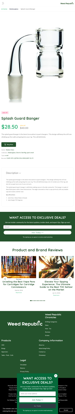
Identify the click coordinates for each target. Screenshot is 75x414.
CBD (2, 345)
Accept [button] (66, 410)
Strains (47, 335)
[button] (5, 279)
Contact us (42, 352)
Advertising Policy (44, 348)
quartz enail (30, 152)
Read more (19, 292)
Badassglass (14, 9)
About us (41, 345)
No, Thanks (37, 406)
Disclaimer (23, 364)
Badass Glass (10, 150)
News (46, 325)
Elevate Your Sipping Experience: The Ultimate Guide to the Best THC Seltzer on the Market (56, 285)
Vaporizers (4, 352)
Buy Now (10, 144)
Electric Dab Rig (21, 152)
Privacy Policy (24, 371)
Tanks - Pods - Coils (7, 355)
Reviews (18, 279)
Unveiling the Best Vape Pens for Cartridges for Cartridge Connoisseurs (18, 284)
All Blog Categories (51, 322)
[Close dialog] (55, 375)
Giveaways (42, 355)
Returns (22, 368)
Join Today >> (37, 233)
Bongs (3, 348)
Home (5, 9)
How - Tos (48, 328)
